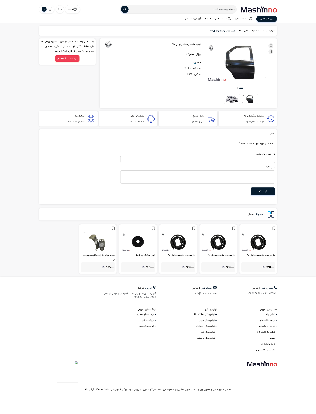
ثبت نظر (263, 191)
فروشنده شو (191, 18)
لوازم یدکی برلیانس (205, 338)
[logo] (259, 9)
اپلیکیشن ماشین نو (265, 349)
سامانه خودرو (241, 18)
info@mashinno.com (206, 293)
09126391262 (254, 293)
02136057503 (270, 293)
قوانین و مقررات (267, 326)
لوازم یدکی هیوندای (205, 326)
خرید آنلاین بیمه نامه (216, 18)
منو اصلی (264, 18)
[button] (241, 88)
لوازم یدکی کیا (208, 332)
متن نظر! (270, 167)
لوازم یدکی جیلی (207, 320)
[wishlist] (60, 9)
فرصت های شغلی (145, 314)
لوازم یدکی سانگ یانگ (204, 314)
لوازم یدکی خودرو (266, 30)
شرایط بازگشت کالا (266, 332)
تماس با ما (270, 314)
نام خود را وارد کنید (265, 154)
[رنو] (117, 44)
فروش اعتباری (268, 343)
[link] (258, 249)
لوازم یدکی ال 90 (247, 30)
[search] (125, 9)
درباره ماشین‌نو (267, 320)
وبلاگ (272, 338)
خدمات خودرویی (146, 326)
